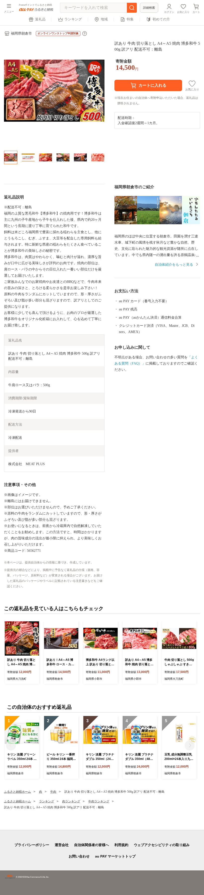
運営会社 (62, 845)
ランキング (73, 19)
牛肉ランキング (98, 801)
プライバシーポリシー (31, 845)
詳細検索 (149, 7)
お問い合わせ (79, 856)
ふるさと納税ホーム (17, 791)
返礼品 (40, 19)
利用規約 (121, 845)
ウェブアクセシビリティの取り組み (162, 845)
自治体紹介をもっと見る (174, 264)
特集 (130, 19)
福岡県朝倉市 (21, 33)
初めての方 (161, 19)
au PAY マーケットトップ (115, 856)
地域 (104, 19)
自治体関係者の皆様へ (91, 845)
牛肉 (53, 791)
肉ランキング (71, 801)
